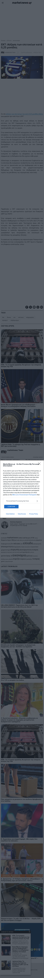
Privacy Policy (33, 514)
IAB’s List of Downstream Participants (24, 495)
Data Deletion (10, 514)
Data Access (22, 514)
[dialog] (22, 489)
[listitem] (22, 501)
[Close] (40, 464)
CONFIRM (11, 506)
